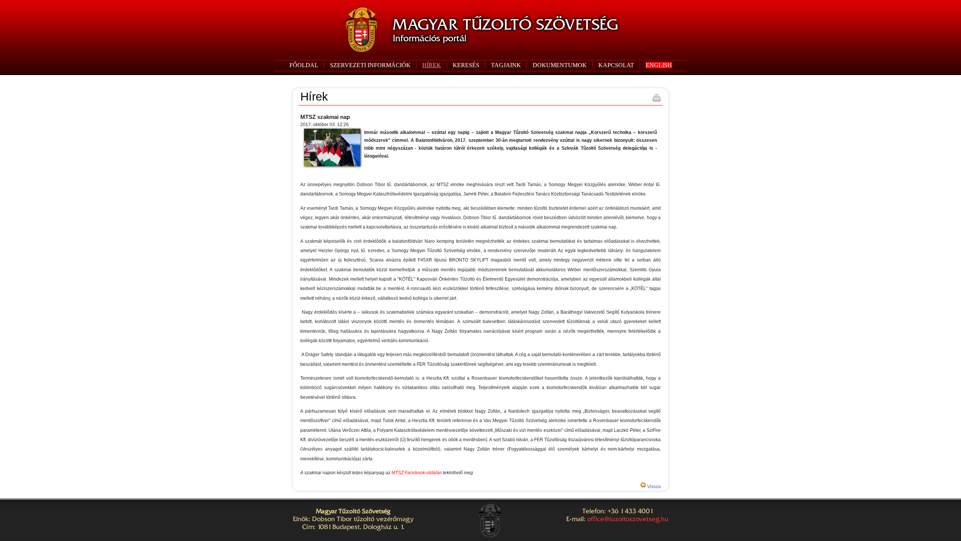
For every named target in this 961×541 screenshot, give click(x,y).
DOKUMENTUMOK (560, 65)
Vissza (653, 486)
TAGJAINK (506, 65)
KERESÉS (466, 65)
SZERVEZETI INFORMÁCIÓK (370, 65)
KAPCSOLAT (616, 65)
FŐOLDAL (303, 65)
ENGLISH (659, 65)
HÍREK (431, 65)
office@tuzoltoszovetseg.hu (627, 519)
